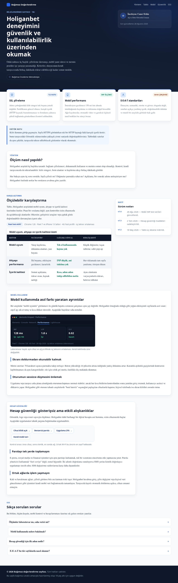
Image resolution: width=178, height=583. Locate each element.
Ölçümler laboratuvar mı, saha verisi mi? (29, 522)
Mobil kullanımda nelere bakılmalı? (28, 531)
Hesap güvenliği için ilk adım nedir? (26, 541)
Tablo (145, 4)
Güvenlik (162, 4)
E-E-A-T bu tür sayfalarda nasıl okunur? (30, 551)
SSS (169, 4)
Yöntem (137, 4)
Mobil (152, 4)
